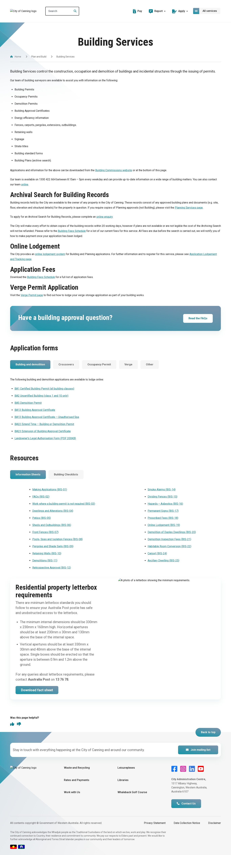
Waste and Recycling (77, 767)
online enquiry (104, 216)
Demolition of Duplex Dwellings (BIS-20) (172, 532)
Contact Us (188, 803)
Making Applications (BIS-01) (49, 489)
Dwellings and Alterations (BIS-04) (52, 510)
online (24, 184)
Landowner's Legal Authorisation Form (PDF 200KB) (45, 438)
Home (18, 56)
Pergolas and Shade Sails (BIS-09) (52, 546)
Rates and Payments (76, 780)
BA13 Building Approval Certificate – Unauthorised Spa (47, 417)
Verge (128, 364)
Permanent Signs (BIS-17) (163, 510)
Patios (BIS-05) (41, 518)
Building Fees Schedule (72, 231)
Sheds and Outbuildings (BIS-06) (51, 525)
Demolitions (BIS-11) (44, 560)
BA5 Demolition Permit (28, 402)
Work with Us (72, 792)
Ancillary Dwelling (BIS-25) (163, 560)
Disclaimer (214, 823)
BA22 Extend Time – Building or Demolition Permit (44, 424)
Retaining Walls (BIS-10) (46, 553)
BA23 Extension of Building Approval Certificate (43, 431)
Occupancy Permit (99, 364)
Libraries (123, 780)
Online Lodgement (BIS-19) (164, 525)
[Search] (74, 11)
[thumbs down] (19, 724)
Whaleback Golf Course (132, 792)
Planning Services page (189, 207)
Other (149, 364)
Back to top (208, 732)
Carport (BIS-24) (157, 553)
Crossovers (66, 364)
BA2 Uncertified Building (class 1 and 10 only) (41, 395)
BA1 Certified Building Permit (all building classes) (44, 388)
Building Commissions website (113, 170)
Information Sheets (28, 474)
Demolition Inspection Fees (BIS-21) (169, 539)
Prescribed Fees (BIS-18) (163, 518)
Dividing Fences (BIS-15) (162, 496)
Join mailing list (200, 749)
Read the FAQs (198, 318)
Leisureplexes (126, 767)
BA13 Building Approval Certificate (35, 410)
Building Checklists (66, 474)
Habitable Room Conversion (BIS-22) (169, 546)
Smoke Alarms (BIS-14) (162, 489)
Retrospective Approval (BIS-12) (51, 567)
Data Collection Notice (187, 823)
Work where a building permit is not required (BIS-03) (63, 503)
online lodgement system (50, 254)
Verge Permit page (32, 295)
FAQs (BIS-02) (40, 496)
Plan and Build (38, 56)
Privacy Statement (155, 823)
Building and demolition (30, 364)
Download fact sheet (37, 690)
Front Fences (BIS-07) (45, 532)
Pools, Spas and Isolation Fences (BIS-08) (57, 539)
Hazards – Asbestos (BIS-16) (165, 503)
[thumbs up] (12, 724)
